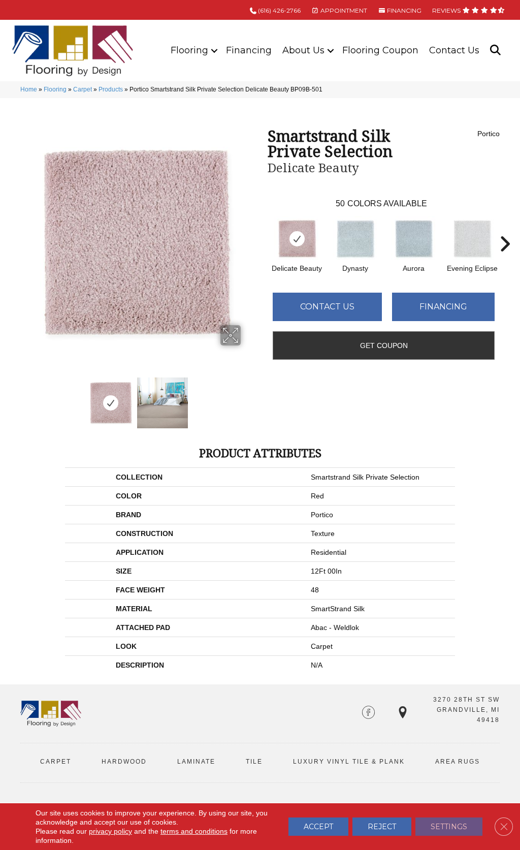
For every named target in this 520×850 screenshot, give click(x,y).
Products (111, 89)
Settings (449, 826)
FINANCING (403, 10)
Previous (25, 398)
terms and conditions (194, 831)
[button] (214, 51)
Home (28, 89)
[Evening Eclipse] (472, 238)
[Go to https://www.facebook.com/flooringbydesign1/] (368, 713)
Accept (318, 826)
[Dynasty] (355, 238)
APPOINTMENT (343, 10)
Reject (382, 826)
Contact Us (454, 50)
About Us (303, 50)
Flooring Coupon (380, 50)
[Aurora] (413, 238)
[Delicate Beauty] (297, 238)
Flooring (189, 50)
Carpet (82, 89)
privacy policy (110, 831)
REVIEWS (447, 10)
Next (247, 398)
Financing (249, 50)
